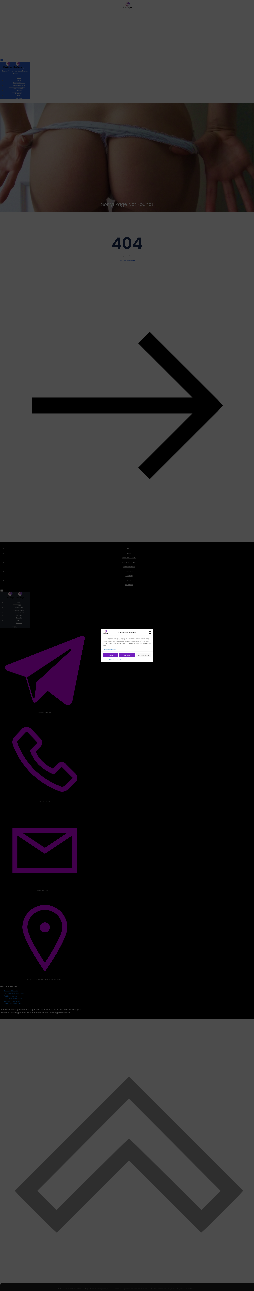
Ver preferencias (143, 655)
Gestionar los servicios (110, 649)
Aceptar (110, 655)
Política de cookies (114, 659)
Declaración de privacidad (126, 659)
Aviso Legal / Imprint (139, 659)
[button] (150, 632)
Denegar (127, 655)
